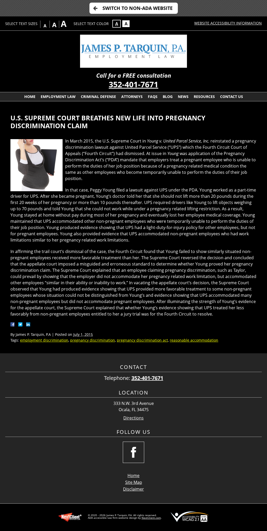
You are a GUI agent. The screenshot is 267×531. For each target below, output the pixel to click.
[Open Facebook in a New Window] (133, 452)
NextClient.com (151, 518)
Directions (133, 418)
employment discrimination (44, 340)
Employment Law (58, 96)
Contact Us (231, 96)
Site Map (133, 482)
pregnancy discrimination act (142, 340)
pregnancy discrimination (92, 340)
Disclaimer (133, 489)
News (183, 96)
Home (29, 96)
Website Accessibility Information (228, 23)
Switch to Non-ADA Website (137, 8)
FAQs (152, 96)
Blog (168, 96)
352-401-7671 (133, 84)
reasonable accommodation (194, 340)
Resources (204, 96)
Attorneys (132, 96)
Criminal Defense (98, 96)
